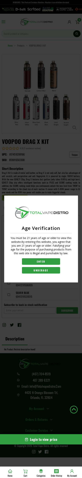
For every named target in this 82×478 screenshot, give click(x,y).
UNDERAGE (41, 270)
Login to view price (43, 439)
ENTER (41, 261)
